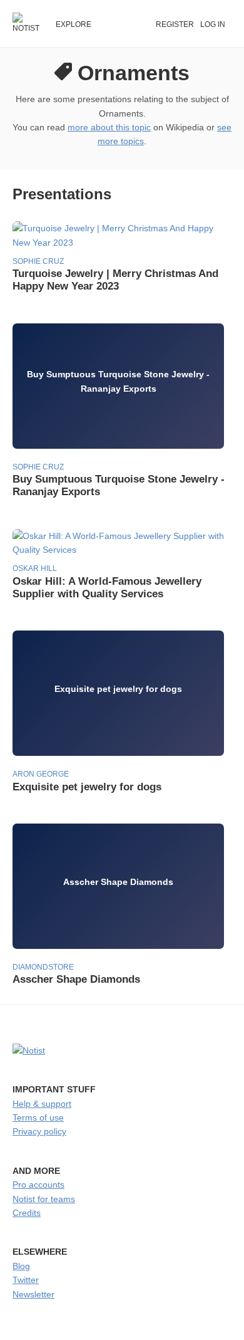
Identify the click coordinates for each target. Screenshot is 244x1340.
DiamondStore (43, 967)
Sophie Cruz (38, 261)
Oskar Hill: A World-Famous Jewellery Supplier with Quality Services (107, 587)
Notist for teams (44, 1199)
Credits (27, 1213)
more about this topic (109, 127)
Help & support (42, 1104)
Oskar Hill (35, 568)
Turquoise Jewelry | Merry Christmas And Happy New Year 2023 (115, 280)
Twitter (26, 1280)
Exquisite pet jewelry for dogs (87, 787)
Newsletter (33, 1294)
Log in (212, 24)
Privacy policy (39, 1131)
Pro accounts (38, 1185)
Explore (73, 24)
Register (175, 24)
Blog (21, 1266)
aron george (41, 774)
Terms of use (38, 1117)
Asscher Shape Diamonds (76, 979)
